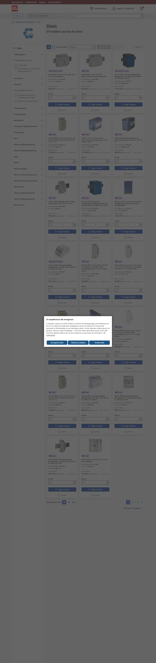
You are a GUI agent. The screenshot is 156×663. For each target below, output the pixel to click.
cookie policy (50, 335)
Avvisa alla (99, 342)
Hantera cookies (78, 342)
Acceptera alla (57, 342)
